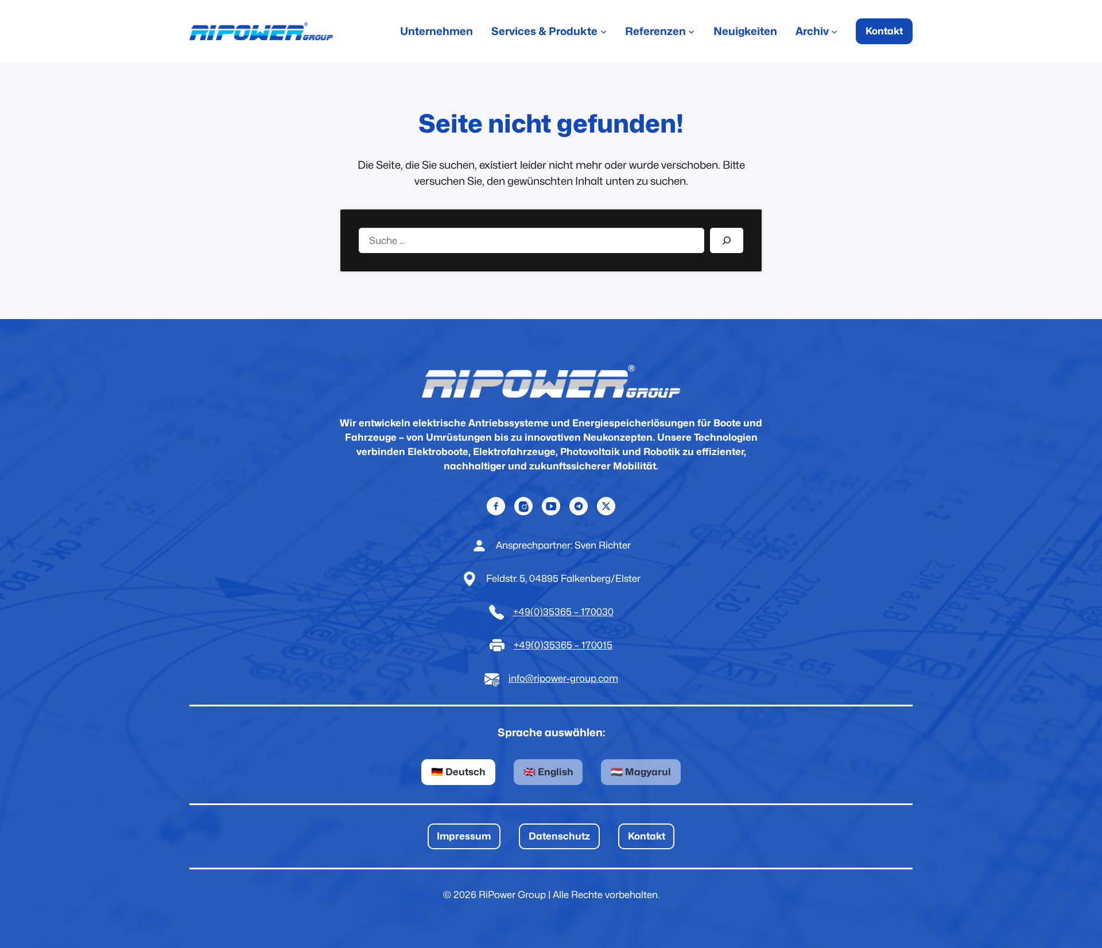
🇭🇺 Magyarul (641, 772)
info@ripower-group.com (563, 678)
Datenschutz (559, 836)
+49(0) (528, 611)
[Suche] (726, 240)
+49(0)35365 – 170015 (563, 645)
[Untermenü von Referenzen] (691, 31)
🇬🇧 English (548, 772)
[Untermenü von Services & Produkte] (603, 31)
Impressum (464, 836)
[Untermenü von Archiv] (834, 31)
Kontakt (884, 31)
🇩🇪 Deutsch (458, 772)
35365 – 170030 (578, 611)
